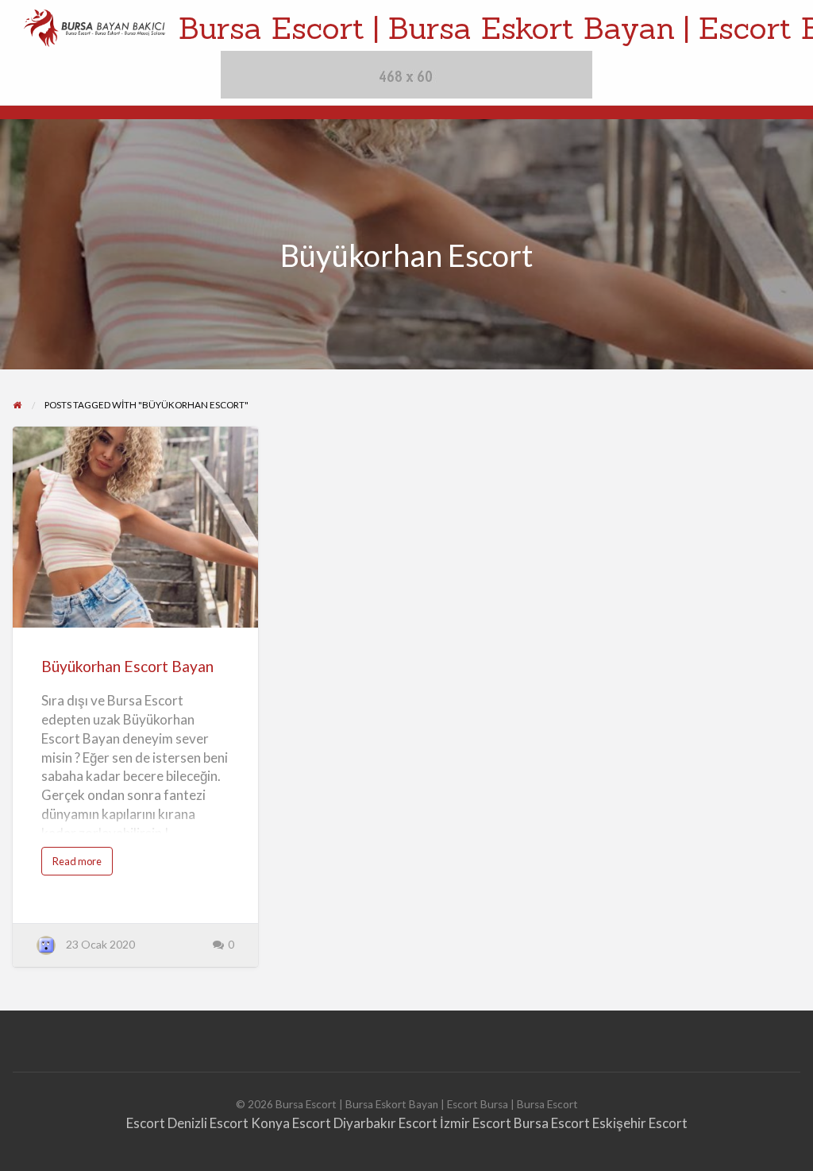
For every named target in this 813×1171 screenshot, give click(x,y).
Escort (145, 1123)
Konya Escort (291, 1123)
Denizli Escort (208, 1123)
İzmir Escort (475, 1123)
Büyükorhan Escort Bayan (127, 666)
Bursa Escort (552, 1123)
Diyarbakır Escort (385, 1123)
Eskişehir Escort (640, 1123)
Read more (82, 864)
